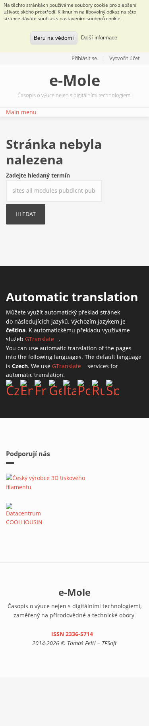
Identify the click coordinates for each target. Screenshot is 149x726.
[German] (55, 387)
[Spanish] (112, 387)
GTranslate (42, 339)
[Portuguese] (83, 387)
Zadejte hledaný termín (38, 175)
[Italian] (69, 387)
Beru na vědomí (54, 38)
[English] (26, 387)
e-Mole (74, 80)
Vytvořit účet (124, 58)
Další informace (99, 38)
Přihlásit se (84, 58)
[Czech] (12, 387)
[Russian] (98, 387)
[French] (41, 387)
